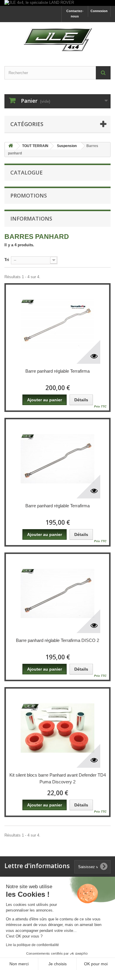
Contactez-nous (74, 13)
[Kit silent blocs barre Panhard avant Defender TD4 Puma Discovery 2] (57, 728)
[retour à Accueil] (10, 146)
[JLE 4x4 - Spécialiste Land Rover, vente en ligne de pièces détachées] (57, 39)
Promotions (28, 195)
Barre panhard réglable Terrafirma (57, 371)
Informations (31, 218)
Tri (6, 259)
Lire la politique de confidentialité (32, 945)
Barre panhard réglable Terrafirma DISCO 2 (57, 640)
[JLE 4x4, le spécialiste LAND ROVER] (57, 3)
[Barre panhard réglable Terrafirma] (57, 324)
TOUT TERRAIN (35, 146)
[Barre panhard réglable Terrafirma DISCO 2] (57, 593)
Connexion (99, 11)
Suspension (67, 146)
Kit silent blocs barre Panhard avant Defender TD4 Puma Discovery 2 (57, 778)
